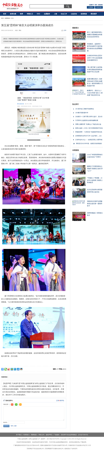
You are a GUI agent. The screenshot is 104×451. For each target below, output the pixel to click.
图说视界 (94, 14)
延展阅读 (84, 14)
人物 (55, 14)
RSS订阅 (98, 7)
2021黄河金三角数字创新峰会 (83, 109)
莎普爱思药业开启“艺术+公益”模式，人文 (87, 136)
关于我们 (19, 434)
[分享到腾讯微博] (15, 369)
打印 (65, 30)
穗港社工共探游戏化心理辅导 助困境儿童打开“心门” (95, 168)
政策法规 (13, 14)
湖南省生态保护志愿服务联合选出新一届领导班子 (94, 203)
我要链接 (34, 434)
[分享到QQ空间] (12, 369)
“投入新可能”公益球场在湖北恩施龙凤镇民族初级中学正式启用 (94, 69)
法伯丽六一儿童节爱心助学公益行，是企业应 (87, 117)
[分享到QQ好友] (21, 369)
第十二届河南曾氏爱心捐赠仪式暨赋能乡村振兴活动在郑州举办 (94, 34)
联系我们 (26, 434)
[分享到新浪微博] (9, 369)
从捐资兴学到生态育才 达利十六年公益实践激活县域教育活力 (94, 58)
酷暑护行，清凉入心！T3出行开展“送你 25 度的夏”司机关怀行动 (95, 93)
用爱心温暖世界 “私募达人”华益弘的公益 (87, 124)
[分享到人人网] (18, 369)
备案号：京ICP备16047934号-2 (50, 439)
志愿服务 (47, 14)
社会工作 (64, 14)
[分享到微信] (5, 369)
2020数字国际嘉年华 (80, 113)
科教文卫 (30, 14)
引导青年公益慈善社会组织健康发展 (85, 120)
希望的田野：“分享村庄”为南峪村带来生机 (87, 132)
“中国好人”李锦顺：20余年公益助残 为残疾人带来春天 (95, 180)
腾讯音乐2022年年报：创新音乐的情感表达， (87, 144)
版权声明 (49, 434)
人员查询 (90, 7)
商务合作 (41, 434)
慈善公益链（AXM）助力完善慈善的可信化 (88, 128)
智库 (21, 14)
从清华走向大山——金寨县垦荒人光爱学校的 (87, 140)
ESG (38, 14)
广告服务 (56, 434)
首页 (4, 14)
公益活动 (74, 14)
